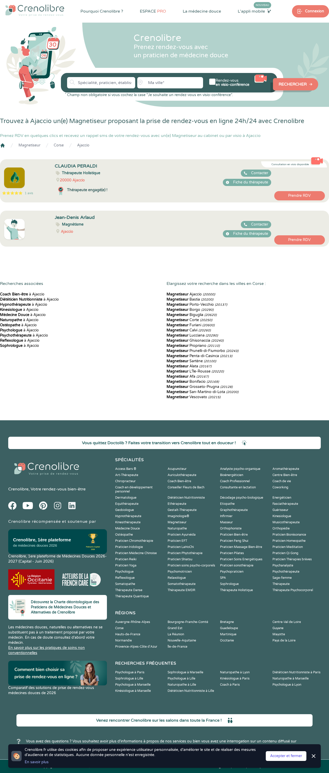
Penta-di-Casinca (199, 356)
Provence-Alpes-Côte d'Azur (136, 646)
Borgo (190, 310)
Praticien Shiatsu (180, 559)
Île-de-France (177, 646)
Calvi (189, 330)
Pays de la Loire (284, 640)
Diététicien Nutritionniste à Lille (191, 691)
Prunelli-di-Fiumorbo (203, 351)
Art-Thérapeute (126, 475)
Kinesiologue (281, 516)
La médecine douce (202, 11)
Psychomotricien (180, 571)
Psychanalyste (282, 565)
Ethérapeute (177, 504)
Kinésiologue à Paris (235, 678)
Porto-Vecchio (197, 304)
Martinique (228, 634)
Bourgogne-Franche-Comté (188, 622)
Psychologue (124, 571)
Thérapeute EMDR (181, 590)
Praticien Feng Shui (234, 541)
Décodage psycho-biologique (241, 497)
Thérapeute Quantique (132, 596)
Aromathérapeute (285, 469)
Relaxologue (177, 578)
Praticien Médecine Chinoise (136, 553)
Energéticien (281, 497)
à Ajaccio (22, 294)
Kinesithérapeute (128, 522)
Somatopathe (125, 584)
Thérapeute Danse (128, 590)
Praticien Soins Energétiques (241, 559)
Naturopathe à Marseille (290, 678)
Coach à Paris (230, 684)
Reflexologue (125, 578)
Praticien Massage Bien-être (241, 547)
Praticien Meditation (287, 547)
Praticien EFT (177, 541)
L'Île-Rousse (195, 371)
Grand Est (175, 628)
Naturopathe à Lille (182, 684)
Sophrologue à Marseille (185, 672)
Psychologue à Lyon (286, 684)
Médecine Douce (127, 528)
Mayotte (278, 634)
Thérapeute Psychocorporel (292, 590)
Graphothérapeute (234, 510)
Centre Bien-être (284, 475)
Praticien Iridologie (129, 547)
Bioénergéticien (231, 475)
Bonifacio (193, 381)
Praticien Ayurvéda (182, 534)
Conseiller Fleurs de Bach (186, 487)
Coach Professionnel (235, 481)
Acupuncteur (177, 469)
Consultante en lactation (238, 487)
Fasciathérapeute (285, 504)
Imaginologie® (178, 516)
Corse (59, 145)
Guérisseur (280, 510)
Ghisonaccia (195, 340)
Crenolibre (18, 489)
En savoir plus (37, 762)
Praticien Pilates (232, 553)
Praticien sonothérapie (236, 565)
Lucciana (192, 335)
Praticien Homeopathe (289, 541)
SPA (223, 578)
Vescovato (194, 397)
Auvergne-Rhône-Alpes (132, 622)
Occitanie (227, 640)
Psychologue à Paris (129, 672)
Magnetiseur (29, 145)
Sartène (191, 361)
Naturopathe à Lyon (235, 672)
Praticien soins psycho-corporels (191, 565)
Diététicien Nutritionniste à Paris (296, 672)
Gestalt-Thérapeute (182, 510)
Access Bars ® (125, 469)
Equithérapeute (127, 504)
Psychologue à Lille (181, 678)
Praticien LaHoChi (181, 547)
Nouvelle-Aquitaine (182, 640)
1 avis (29, 193)
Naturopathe (177, 528)
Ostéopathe (124, 534)
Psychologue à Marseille (133, 684)
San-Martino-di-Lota (203, 392)
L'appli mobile (253, 11)
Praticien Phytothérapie (185, 553)
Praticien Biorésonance (289, 534)
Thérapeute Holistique (236, 590)
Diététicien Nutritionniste (186, 497)
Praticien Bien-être (234, 534)
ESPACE (153, 11)
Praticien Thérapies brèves (292, 559)
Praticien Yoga (125, 565)
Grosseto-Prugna (200, 387)
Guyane (278, 628)
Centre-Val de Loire (286, 622)
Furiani (191, 325)
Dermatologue (125, 497)
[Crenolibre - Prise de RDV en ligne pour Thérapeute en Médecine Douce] (35, 10)
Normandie (123, 640)
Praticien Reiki (125, 559)
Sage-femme (282, 578)
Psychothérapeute (285, 571)
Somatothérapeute (182, 584)
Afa (188, 376)
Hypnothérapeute (128, 516)
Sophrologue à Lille (129, 678)
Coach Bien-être (179, 481)
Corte (189, 320)
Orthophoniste (231, 528)
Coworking (280, 487)
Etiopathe (227, 504)
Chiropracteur (125, 481)
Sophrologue (229, 584)
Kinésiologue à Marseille (133, 691)
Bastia (190, 299)
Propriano (193, 345)
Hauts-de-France (127, 634)
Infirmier (226, 516)
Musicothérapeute (286, 522)
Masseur (226, 522)
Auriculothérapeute (182, 475)
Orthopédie (281, 528)
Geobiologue (124, 510)
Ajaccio (83, 145)
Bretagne (227, 622)
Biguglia (192, 315)
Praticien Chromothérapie (134, 541)
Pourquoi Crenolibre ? (101, 11)
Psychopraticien (231, 571)
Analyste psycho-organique (240, 469)
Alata (189, 366)
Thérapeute (281, 584)
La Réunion (176, 634)
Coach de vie (281, 481)
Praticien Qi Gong (285, 553)
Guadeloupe (229, 628)
